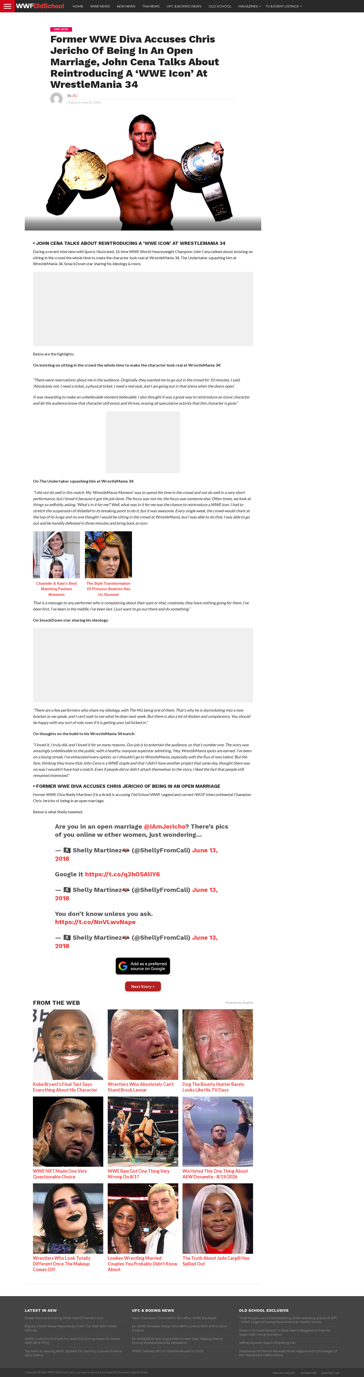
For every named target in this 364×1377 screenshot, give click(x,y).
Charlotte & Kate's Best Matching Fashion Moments (56, 589)
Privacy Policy (284, 1373)
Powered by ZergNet (239, 1002)
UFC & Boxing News (184, 6)
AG (75, 95)
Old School (220, 6)
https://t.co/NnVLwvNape (95, 922)
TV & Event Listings (282, 6)
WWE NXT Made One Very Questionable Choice (60, 1173)
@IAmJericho (164, 826)
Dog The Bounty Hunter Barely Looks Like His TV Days (213, 1087)
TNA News (151, 6)
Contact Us (330, 1373)
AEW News (126, 6)
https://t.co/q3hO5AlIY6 (122, 874)
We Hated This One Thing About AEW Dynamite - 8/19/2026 (215, 1173)
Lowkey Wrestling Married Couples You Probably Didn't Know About (142, 1263)
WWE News (100, 6)
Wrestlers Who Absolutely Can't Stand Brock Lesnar (141, 1087)
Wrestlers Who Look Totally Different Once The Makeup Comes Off (62, 1263)
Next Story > (143, 986)
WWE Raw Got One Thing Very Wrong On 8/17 (139, 1173)
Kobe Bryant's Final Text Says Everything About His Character (65, 1087)
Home (78, 6)
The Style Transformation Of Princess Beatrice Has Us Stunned (108, 589)
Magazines (248, 6)
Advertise (308, 1373)
